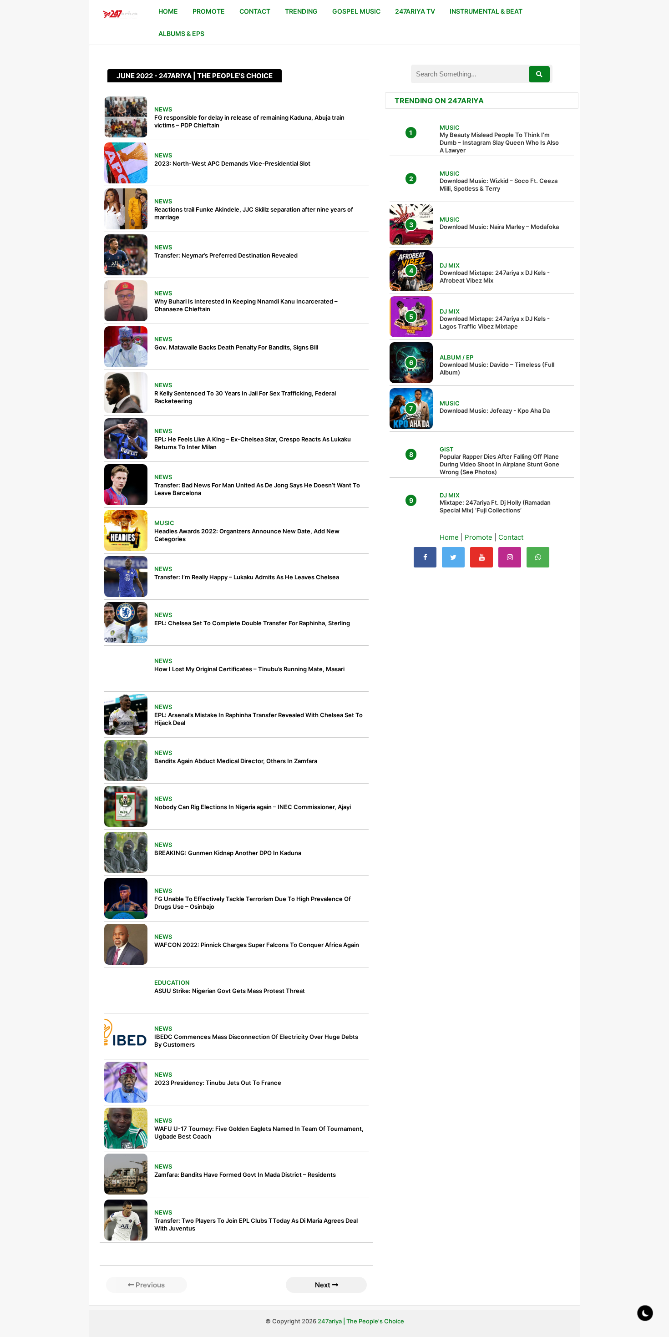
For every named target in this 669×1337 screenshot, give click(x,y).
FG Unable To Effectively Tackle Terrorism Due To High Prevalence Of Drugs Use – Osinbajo (252, 902)
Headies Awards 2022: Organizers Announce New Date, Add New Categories (247, 534)
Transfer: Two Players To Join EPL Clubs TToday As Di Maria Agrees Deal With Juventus (256, 1224)
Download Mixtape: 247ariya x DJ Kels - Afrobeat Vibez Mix (495, 276)
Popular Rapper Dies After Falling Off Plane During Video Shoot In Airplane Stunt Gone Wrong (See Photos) (499, 464)
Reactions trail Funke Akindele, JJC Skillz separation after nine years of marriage (253, 213)
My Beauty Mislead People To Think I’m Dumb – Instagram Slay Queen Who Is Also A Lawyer (499, 142)
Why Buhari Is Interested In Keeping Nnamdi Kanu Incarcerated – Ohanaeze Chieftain (246, 305)
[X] (453, 557)
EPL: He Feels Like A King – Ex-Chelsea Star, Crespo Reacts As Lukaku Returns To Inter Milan (252, 443)
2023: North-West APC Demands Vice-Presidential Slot (232, 163)
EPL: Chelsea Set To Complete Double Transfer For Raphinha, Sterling (252, 623)
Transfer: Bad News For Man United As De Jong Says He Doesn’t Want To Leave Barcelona (257, 488)
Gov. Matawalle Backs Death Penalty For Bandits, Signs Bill (236, 347)
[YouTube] (481, 557)
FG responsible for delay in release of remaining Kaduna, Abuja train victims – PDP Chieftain (249, 121)
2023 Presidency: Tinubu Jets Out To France (217, 1082)
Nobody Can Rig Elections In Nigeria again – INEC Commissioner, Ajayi (252, 806)
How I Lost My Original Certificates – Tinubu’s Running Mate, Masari (249, 669)
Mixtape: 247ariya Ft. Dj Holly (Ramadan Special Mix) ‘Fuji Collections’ (495, 506)
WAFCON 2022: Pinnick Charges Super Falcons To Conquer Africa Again (256, 944)
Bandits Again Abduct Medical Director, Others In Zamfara (235, 761)
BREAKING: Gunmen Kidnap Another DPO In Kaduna (227, 852)
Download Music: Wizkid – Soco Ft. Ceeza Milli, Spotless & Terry (499, 184)
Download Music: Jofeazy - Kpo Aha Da (495, 410)
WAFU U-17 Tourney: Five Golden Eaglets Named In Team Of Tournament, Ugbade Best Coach (259, 1132)
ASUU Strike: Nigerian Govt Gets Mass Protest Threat (229, 990)
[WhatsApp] (538, 557)
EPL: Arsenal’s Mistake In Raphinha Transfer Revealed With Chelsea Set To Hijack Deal (258, 718)
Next (323, 1285)
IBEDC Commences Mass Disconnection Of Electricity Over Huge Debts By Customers (256, 1040)
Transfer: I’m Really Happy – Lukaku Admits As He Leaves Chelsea (246, 577)
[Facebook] (425, 557)
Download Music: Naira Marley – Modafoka (499, 226)
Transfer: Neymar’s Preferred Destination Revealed (226, 255)
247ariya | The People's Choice (361, 1321)
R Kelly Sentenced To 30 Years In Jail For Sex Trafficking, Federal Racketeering (245, 397)
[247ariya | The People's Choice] (120, 15)
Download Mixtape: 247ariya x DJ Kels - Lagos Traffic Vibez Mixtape (495, 322)
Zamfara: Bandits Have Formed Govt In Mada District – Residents (245, 1174)
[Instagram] (509, 557)
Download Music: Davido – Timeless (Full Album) (497, 368)
